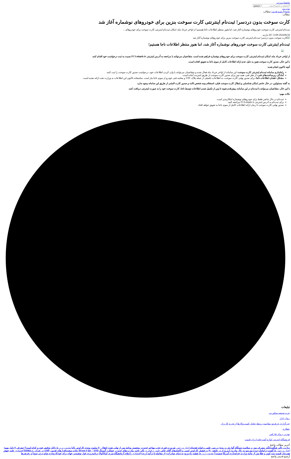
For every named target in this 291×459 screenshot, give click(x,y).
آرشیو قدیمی (277, 11)
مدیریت (286, 8)
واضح (287, 11)
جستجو (257, 6)
